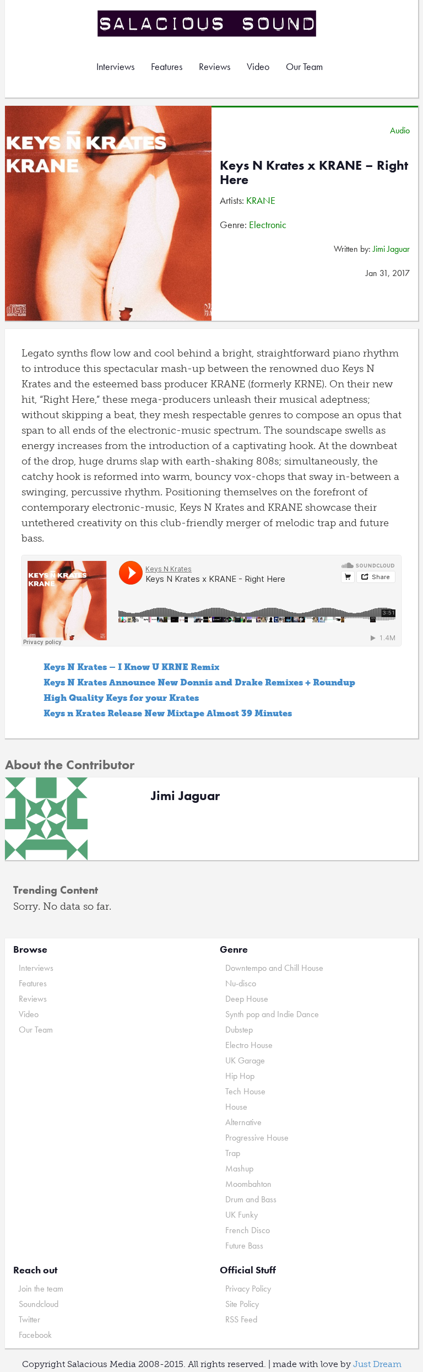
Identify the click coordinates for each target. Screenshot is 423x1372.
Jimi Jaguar (391, 249)
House (236, 1106)
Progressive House (257, 1137)
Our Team (304, 66)
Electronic (267, 224)
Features (166, 66)
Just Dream (377, 1364)
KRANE (260, 200)
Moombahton (248, 1184)
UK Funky (241, 1214)
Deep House (246, 998)
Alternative (243, 1122)
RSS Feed (241, 1319)
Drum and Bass (250, 1199)
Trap (232, 1153)
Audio (400, 130)
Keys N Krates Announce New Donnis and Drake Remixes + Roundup (199, 682)
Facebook (35, 1335)
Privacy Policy (248, 1288)
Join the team (41, 1288)
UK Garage (245, 1060)
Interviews (115, 66)
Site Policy (242, 1304)
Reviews (214, 66)
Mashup (239, 1168)
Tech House (245, 1091)
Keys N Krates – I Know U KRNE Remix (131, 667)
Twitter (29, 1319)
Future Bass (244, 1245)
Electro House (249, 1045)
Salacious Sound (208, 23)
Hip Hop (239, 1076)
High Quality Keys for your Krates (121, 698)
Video (258, 66)
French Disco (247, 1230)
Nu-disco (240, 983)
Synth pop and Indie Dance (272, 1014)
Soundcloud (38, 1304)
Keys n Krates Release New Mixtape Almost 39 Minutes (168, 713)
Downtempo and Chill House (274, 968)
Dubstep (239, 1029)
